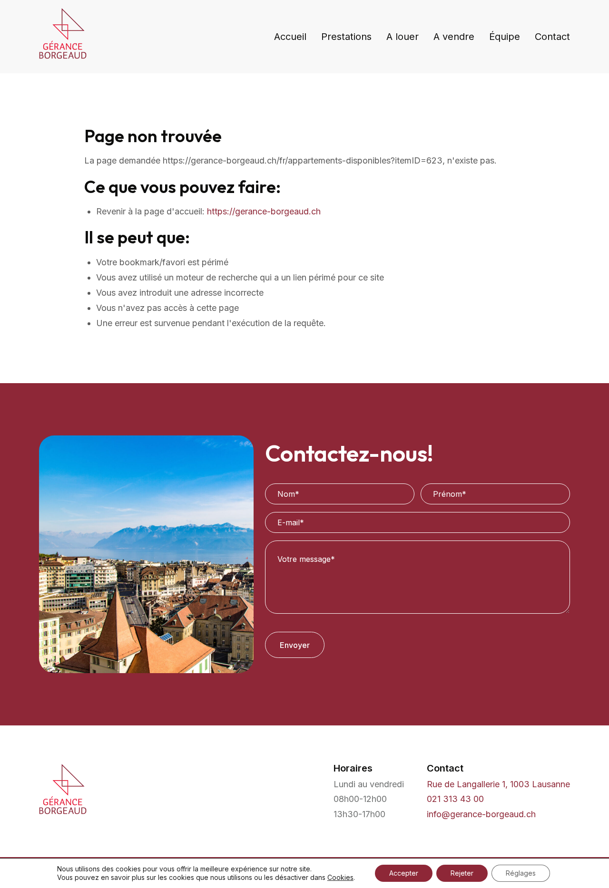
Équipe (504, 36)
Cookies (340, 877)
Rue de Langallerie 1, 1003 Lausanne (498, 784)
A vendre (453, 36)
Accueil (290, 36)
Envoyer (295, 645)
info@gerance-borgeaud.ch (481, 814)
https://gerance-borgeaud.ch (264, 211)
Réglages (521, 873)
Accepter (403, 873)
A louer (402, 36)
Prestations (346, 36)
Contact (552, 36)
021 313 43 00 (455, 799)
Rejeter (462, 873)
